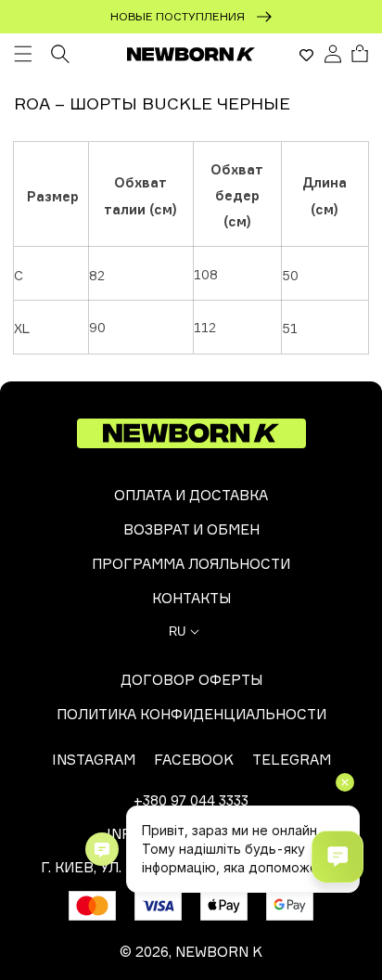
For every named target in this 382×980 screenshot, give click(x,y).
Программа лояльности (191, 564)
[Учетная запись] (333, 53)
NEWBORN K (218, 952)
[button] (23, 53)
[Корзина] (360, 54)
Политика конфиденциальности (191, 714)
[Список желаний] (306, 54)
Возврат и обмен (191, 529)
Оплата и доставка (191, 495)
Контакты (191, 598)
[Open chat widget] (337, 857)
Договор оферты (191, 680)
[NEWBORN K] (191, 54)
